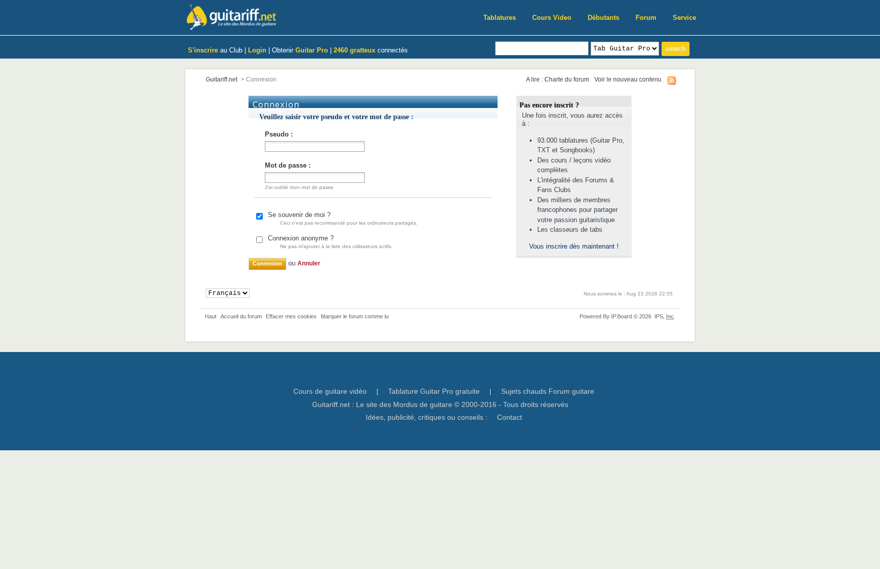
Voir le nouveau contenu (628, 79)
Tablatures (499, 17)
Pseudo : (279, 134)
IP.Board (621, 316)
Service (684, 17)
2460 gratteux (354, 50)
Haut (210, 316)
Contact (509, 417)
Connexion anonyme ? (330, 241)
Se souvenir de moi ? (343, 218)
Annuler (308, 263)
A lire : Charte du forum (557, 79)
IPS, (664, 316)
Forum (646, 17)
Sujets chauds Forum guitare (547, 391)
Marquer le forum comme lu (355, 316)
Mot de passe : (288, 165)
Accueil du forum (241, 316)
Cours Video (551, 17)
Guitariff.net (221, 79)
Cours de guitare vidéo (330, 391)
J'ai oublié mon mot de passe (299, 187)
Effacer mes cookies (291, 316)
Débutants (603, 17)
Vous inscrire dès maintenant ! (574, 246)
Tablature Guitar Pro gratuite (434, 391)
